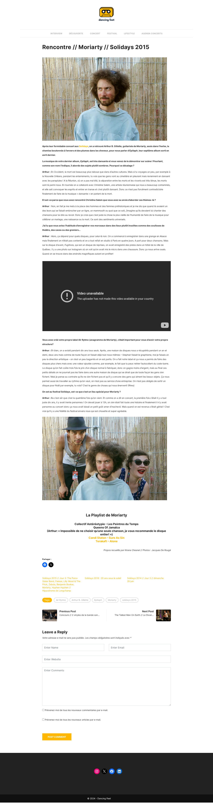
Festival (112, 33)
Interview (56, 33)
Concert (95, 33)
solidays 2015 (129, 600)
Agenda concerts (152, 33)
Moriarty (112, 600)
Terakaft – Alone (107, 541)
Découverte (76, 33)
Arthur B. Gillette (80, 600)
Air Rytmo (61, 600)
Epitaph (98, 600)
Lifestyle (129, 33)
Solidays (83, 146)
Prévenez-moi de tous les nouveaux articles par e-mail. (73, 719)
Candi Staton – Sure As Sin (106, 537)
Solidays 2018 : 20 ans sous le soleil (103, 578)
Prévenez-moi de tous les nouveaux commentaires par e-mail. (76, 710)
